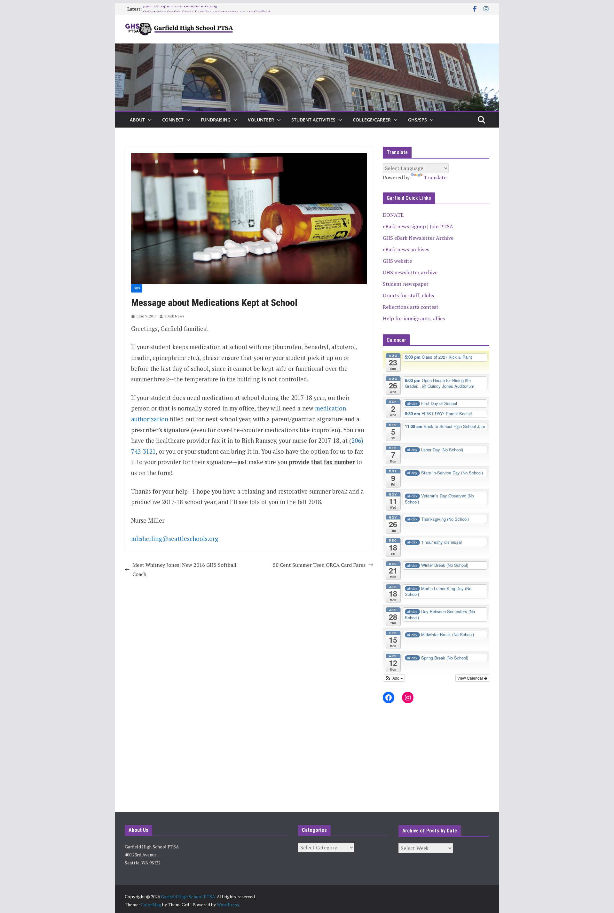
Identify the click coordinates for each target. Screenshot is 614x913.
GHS (137, 288)
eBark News (174, 316)
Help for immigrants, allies (414, 318)
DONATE (393, 214)
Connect (173, 120)
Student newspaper (406, 283)
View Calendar (470, 678)
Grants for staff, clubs (408, 295)
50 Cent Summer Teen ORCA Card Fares (319, 564)
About (137, 120)
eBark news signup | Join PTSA (418, 226)
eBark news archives (406, 249)
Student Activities (313, 120)
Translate (435, 177)
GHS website (397, 260)
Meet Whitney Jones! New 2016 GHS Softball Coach (184, 569)
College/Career (372, 120)
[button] (148, 119)
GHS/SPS (417, 120)
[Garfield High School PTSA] (307, 47)
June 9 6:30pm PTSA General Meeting (180, 9)
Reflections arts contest (410, 306)
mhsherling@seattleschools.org (174, 538)
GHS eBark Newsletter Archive (418, 237)
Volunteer (261, 120)
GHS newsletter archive (410, 272)
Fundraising (216, 120)
